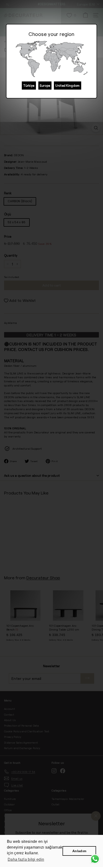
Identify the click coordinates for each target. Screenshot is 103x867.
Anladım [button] (79, 851)
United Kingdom (67, 85)
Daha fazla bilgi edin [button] (26, 859)
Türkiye (28, 85)
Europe (45, 85)
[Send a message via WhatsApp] (95, 859)
